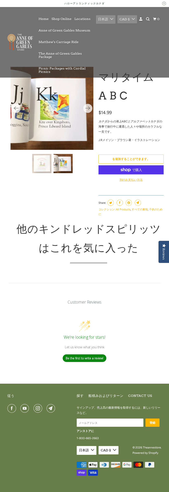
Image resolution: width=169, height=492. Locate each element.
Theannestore (152, 447)
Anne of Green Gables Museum (64, 30)
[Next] (87, 108)
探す (80, 396)
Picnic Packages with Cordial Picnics (62, 70)
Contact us (140, 396)
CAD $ (125, 19)
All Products (123, 209)
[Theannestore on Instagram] (39, 408)
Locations (82, 19)
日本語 (103, 19)
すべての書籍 (140, 209)
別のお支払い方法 (131, 180)
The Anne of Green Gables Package (60, 55)
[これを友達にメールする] (137, 203)
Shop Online (62, 19)
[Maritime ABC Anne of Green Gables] (52, 108)
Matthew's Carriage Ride (59, 42)
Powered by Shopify (145, 453)
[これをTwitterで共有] (110, 203)
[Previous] (16, 108)
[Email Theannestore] (52, 408)
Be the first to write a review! (84, 358)
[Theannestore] (20, 42)
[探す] (148, 19)
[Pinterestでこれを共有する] (128, 203)
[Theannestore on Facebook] (12, 408)
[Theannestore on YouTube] (25, 408)
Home (44, 19)
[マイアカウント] (141, 19)
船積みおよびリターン (105, 396)
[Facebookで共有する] (119, 203)
